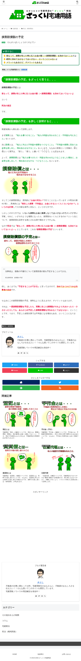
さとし (20, 336)
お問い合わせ (66, 654)
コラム (5, 621)
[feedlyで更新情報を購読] (24, 353)
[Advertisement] (40, 508)
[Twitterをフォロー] (21, 353)
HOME (14, 654)
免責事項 (40, 654)
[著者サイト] (18, 353)
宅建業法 (6, 626)
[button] (75, 362)
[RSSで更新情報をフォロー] (27, 353)
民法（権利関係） (9, 326)
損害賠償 (24, 69)
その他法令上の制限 (10, 615)
